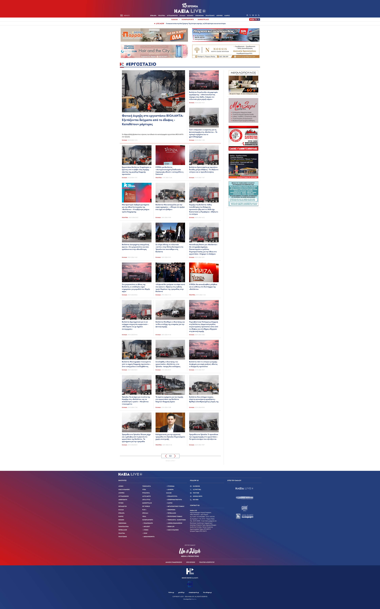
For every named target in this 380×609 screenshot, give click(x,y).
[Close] (221, 273)
